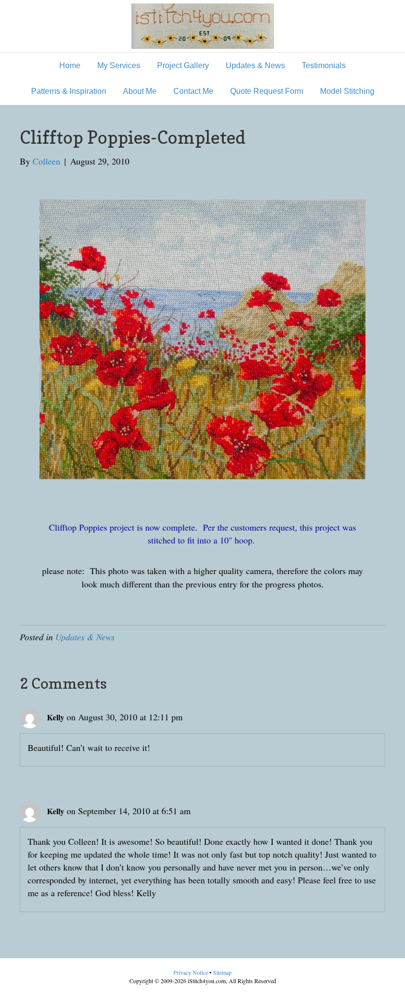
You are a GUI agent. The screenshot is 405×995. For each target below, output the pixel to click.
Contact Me (193, 91)
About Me (140, 91)
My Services (118, 65)
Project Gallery (183, 65)
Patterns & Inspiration (68, 91)
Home (70, 65)
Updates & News (255, 65)
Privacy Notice (191, 972)
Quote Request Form (266, 91)
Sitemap (222, 972)
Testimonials (324, 65)
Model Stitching (347, 91)
